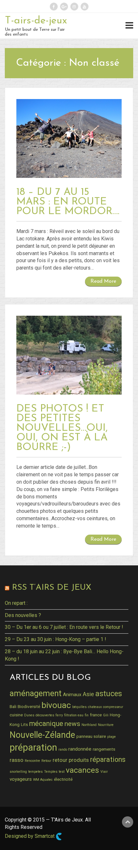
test (62, 772)
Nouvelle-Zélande (42, 735)
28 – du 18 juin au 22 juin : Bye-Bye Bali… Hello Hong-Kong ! (64, 655)
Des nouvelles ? (23, 615)
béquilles (79, 707)
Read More (103, 281)
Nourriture (106, 725)
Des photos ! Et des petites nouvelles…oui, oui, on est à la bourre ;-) (62, 428)
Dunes (29, 715)
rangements (104, 749)
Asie (88, 694)
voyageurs (21, 779)
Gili (105, 715)
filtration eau (73, 715)
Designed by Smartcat (30, 836)
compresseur (113, 707)
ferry (59, 715)
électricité (63, 779)
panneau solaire (91, 736)
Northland (89, 725)
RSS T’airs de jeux (51, 587)
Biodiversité (29, 706)
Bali (13, 706)
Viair (104, 772)
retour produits (71, 760)
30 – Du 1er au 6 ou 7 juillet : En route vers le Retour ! (64, 627)
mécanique (46, 724)
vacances (82, 770)
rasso (16, 760)
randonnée (79, 749)
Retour (46, 761)
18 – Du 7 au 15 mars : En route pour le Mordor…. (67, 202)
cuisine (16, 714)
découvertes (45, 715)
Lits (24, 724)
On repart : (16, 603)
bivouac (56, 705)
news (72, 724)
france (96, 714)
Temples (50, 772)
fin (87, 715)
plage (111, 737)
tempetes (35, 772)
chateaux (95, 707)
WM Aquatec (43, 780)
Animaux (72, 694)
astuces (108, 693)
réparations (107, 759)
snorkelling (18, 772)
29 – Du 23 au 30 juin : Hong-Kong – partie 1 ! (55, 639)
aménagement (36, 693)
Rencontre (32, 761)
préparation (33, 747)
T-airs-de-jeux (36, 21)
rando (62, 749)
